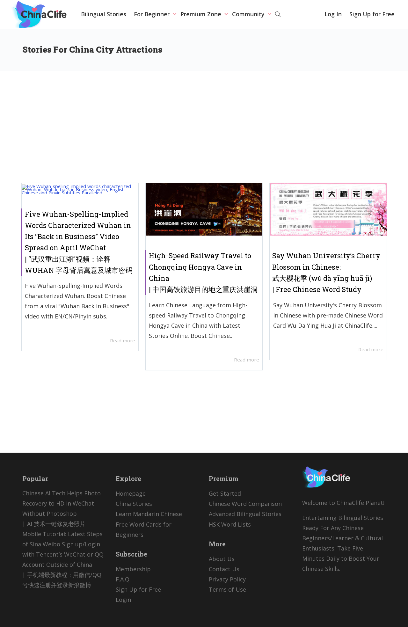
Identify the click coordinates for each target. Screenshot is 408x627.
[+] (80, 189)
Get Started (225, 493)
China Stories (134, 503)
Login (123, 599)
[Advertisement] (204, 131)
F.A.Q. (123, 579)
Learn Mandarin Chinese (149, 514)
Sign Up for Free (372, 14)
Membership (133, 569)
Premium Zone (201, 14)
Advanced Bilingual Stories (245, 514)
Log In (333, 14)
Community (249, 14)
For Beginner (152, 14)
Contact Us (224, 569)
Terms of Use (227, 589)
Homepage (131, 493)
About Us (222, 559)
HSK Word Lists (230, 524)
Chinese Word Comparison (245, 503)
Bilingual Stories (103, 14)
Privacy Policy (227, 579)
